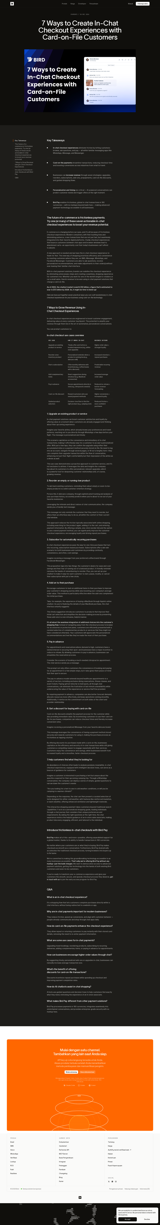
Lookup (13, 1162)
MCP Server (63, 1154)
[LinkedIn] (112, 1181)
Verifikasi (13, 1158)
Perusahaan (94, 4)
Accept (128, 1219)
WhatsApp (14, 1154)
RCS (11, 1165)
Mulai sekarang (71, 1072)
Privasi (110, 1162)
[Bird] (12, 3)
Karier (61, 1181)
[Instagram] (116, 1181)
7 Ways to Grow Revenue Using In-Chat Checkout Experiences (24, 165)
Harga (73, 4)
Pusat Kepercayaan (115, 1165)
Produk (64, 4)
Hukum (110, 1154)
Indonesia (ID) (145, 1189)
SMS (12, 1146)
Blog (60, 1177)
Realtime (13, 1173)
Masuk (130, 4)
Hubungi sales (143, 4)
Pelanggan (63, 1165)
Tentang (111, 1142)
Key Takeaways (20, 140)
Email (12, 1142)
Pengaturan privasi (116, 1189)
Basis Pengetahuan (66, 1158)
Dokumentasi (64, 1142)
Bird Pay (50, 837)
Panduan (62, 1169)
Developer (82, 4)
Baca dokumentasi (87, 1072)
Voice (12, 1150)
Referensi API (64, 1150)
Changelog (63, 1173)
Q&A (16, 178)
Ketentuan (112, 1158)
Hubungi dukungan (131, 1189)
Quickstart (63, 1146)
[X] (109, 1181)
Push (12, 1169)
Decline (147, 1219)
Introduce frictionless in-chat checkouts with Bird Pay (24, 172)
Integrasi (62, 1162)
